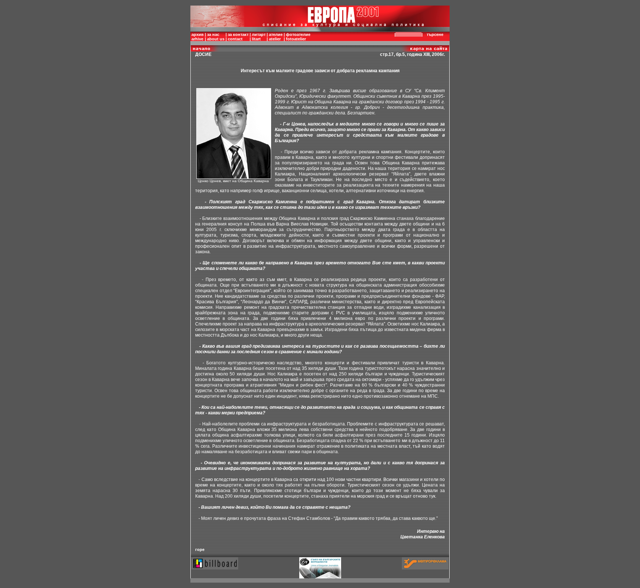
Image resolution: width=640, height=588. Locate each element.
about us (215, 39)
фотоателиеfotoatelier (298, 36)
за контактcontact (238, 36)
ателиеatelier (276, 36)
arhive (197, 39)
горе (199, 549)
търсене (435, 34)
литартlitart (259, 36)
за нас (213, 34)
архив (197, 34)
